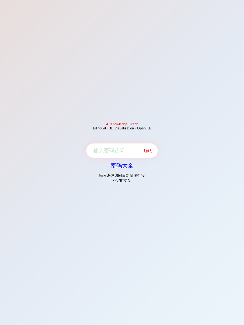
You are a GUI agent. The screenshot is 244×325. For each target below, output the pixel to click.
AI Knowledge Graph (122, 124)
